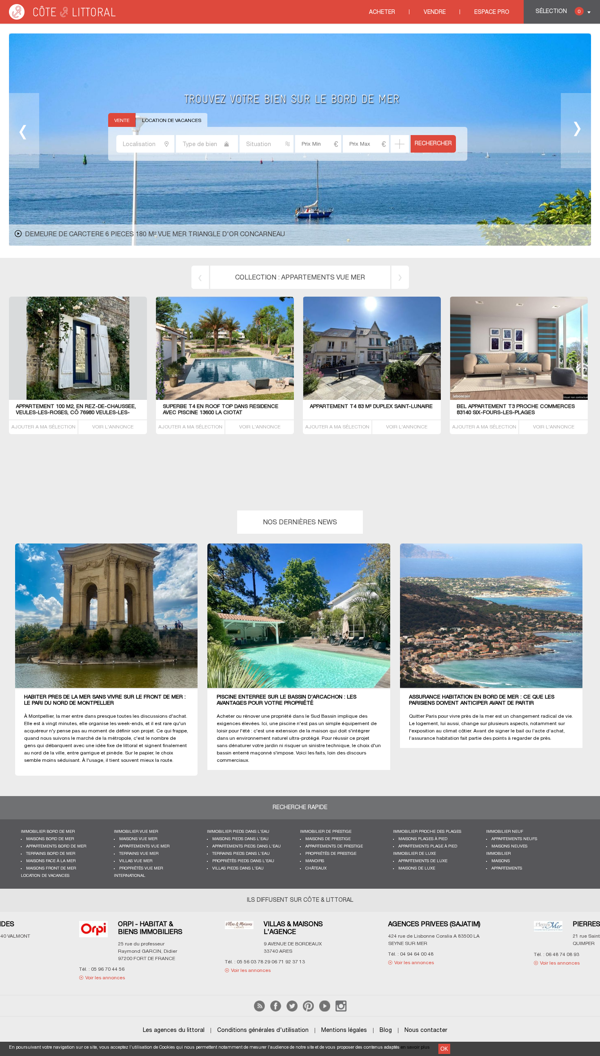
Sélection (558, 11)
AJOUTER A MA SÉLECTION (43, 427)
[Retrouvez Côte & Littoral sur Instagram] (341, 1010)
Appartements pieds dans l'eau (246, 846)
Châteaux (316, 868)
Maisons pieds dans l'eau (240, 839)
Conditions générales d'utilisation (263, 1030)
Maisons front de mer (51, 868)
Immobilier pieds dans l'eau (238, 832)
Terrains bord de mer (323, 278)
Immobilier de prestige (325, 832)
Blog (386, 1030)
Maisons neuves (509, 846)
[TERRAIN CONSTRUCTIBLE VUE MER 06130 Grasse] (372, 398)
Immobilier (498, 854)
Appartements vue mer (144, 846)
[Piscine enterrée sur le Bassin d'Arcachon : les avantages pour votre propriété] (304, 616)
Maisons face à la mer (51, 861)
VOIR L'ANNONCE (112, 427)
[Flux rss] (259, 1010)
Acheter (382, 12)
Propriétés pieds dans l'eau (243, 861)
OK (444, 1049)
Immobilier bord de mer (48, 832)
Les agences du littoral (173, 1030)
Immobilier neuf (504, 832)
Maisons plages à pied (422, 839)
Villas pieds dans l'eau (238, 868)
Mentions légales (344, 1030)
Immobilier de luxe (414, 854)
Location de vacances (171, 120)
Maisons (500, 861)
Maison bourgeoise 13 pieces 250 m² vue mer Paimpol (119, 234)
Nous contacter (425, 1030)
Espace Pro (491, 12)
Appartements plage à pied (427, 846)
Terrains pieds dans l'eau (241, 854)
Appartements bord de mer (56, 846)
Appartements (506, 868)
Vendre (435, 12)
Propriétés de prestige (330, 854)
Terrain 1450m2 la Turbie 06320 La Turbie (74, 406)
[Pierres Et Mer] (190, 931)
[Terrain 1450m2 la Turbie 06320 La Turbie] (106, 398)
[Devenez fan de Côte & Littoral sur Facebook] (275, 1010)
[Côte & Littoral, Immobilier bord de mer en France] (63, 18)
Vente (121, 120)
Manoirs (314, 861)
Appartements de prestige (334, 846)
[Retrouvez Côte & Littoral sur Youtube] (324, 1010)
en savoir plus (415, 1047)
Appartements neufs (514, 839)
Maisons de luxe (416, 868)
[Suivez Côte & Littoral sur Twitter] (292, 1010)
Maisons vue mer (138, 839)
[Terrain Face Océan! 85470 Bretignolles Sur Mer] (225, 398)
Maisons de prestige (328, 839)
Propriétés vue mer (141, 868)
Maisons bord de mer (50, 839)
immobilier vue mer (136, 832)
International (129, 876)
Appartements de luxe (422, 861)
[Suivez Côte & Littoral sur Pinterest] (308, 1010)
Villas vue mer (135, 861)
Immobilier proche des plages (427, 832)
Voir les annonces (56, 963)
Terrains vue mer (138, 854)
